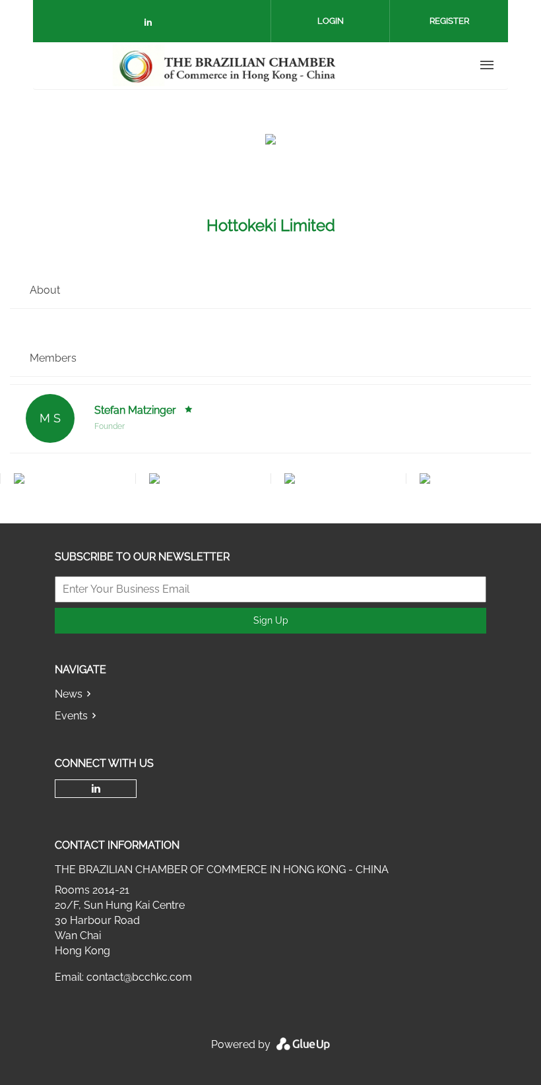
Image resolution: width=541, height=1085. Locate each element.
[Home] (225, 65)
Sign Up (270, 620)
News (68, 694)
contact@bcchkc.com (139, 977)
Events (71, 715)
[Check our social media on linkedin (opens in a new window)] (152, 24)
